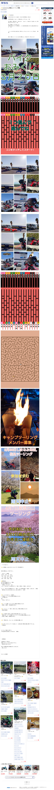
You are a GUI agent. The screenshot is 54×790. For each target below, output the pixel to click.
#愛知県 (10, 680)
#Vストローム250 (20, 703)
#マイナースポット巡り (18, 751)
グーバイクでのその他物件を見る (15, 777)
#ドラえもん (20, 724)
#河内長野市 (16, 728)
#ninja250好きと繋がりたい (18, 730)
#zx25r (16, 703)
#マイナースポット (17, 749)
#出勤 (2, 682)
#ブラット (29, 682)
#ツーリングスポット (18, 747)
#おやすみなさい (20, 701)
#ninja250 (16, 724)
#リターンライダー (17, 741)
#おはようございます (5, 680)
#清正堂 (37, 680)
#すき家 (29, 705)
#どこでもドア (21, 726)
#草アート (16, 726)
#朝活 (21, 753)
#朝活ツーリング (17, 755)
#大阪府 (16, 759)
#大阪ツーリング (20, 759)
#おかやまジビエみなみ (31, 680)
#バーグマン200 (4, 707)
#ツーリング (16, 745)
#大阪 (21, 757)
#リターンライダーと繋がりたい (19, 743)
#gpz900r (8, 707)
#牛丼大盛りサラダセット (31, 707)
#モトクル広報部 (3, 11)
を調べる (47, 22)
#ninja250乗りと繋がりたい (18, 732)
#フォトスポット (17, 753)
